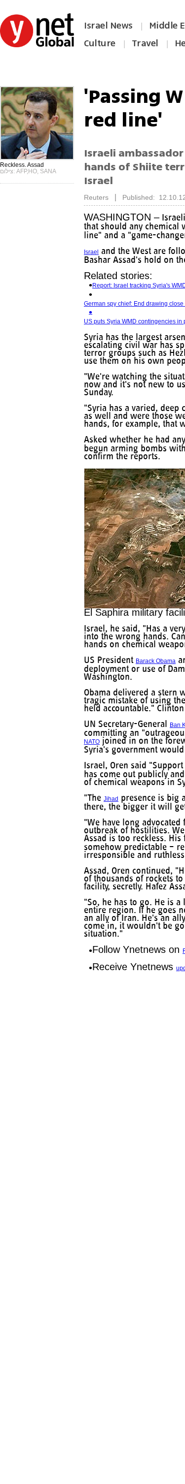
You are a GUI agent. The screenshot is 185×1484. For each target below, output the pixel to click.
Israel (91, 252)
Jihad (111, 814)
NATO (155, 749)
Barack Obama (158, 668)
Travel (145, 43)
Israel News (108, 25)
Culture (99, 43)
